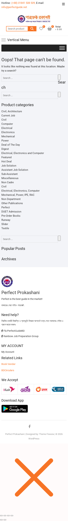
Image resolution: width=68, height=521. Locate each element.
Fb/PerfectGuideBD (14, 330)
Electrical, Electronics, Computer (20, 190)
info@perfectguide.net (14, 7)
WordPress (33, 438)
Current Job (8, 115)
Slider (4, 224)
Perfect (5, 207)
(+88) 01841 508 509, (23, 3)
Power (5, 140)
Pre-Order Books (10, 215)
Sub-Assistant (9, 174)
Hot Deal (6, 161)
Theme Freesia (46, 434)
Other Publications (12, 203)
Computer (7, 123)
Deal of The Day (10, 144)
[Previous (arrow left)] (1, 519)
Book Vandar (8, 364)
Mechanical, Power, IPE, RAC (18, 194)
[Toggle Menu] (62, 48)
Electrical (6, 128)
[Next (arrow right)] (4, 519)
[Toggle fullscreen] (8, 515)
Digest (5, 149)
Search (32, 28)
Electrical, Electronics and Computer (22, 153)
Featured (6, 157)
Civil (3, 119)
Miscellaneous (9, 178)
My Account (7, 351)
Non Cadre (7, 182)
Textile (5, 228)
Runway (5, 220)
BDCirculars (7, 370)
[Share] (4, 515)
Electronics (8, 132)
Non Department (11, 199)
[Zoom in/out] (11, 515)
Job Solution (8, 165)
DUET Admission (11, 211)
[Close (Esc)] (1, 515)
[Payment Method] (9, 387)
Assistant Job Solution (14, 169)
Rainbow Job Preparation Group (21, 336)
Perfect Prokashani (14, 434)
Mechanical (8, 136)
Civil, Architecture (11, 111)
